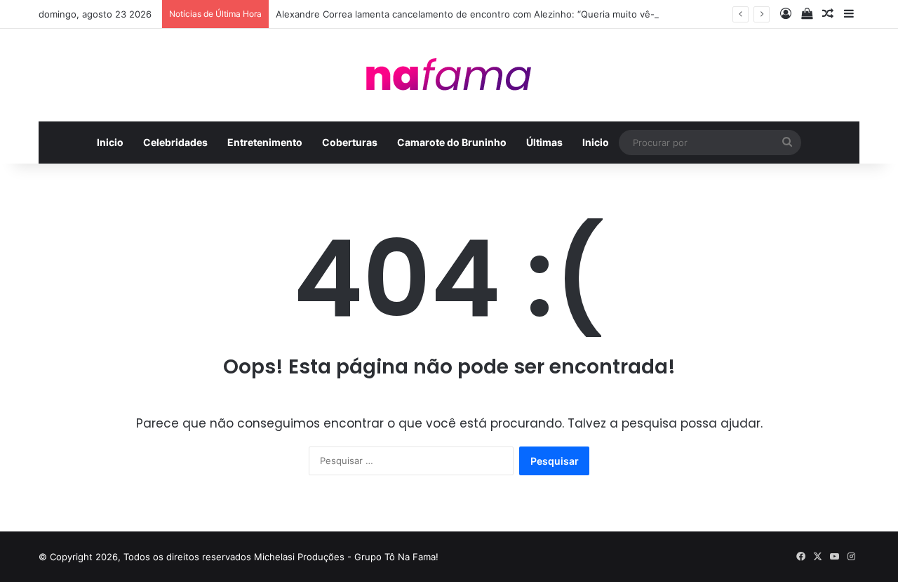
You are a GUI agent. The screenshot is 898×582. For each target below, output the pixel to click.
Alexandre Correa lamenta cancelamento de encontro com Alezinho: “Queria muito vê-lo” (471, 14)
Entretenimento (264, 142)
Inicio (110, 142)
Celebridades (175, 142)
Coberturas (349, 142)
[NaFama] (449, 75)
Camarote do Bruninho (452, 142)
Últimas (544, 142)
